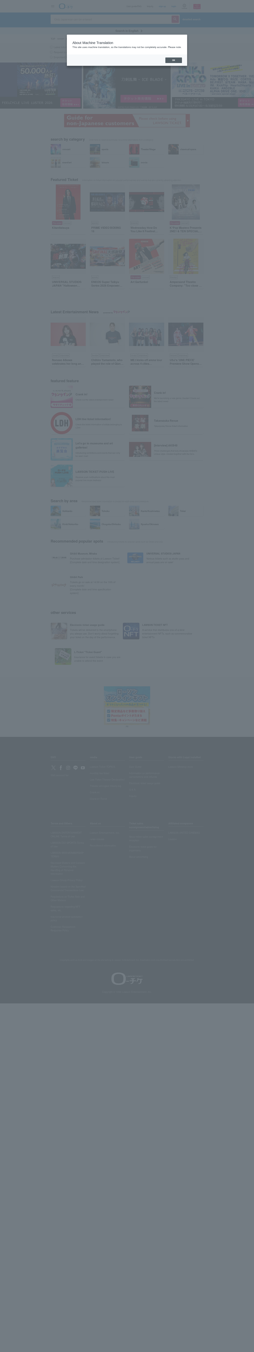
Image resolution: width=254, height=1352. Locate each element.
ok (173, 60)
